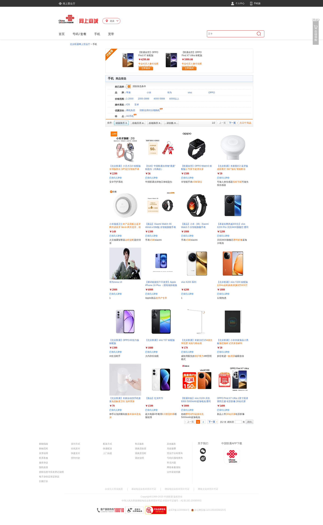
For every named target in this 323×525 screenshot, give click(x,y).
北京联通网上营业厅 (80, 44)
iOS (128, 104)
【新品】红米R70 (154, 398)
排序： (110, 123)
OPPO (211, 92)
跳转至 (230, 422)
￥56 (147, 173)
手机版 (257, 3)
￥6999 (149, 289)
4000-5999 (159, 98)
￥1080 (149, 347)
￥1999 (185, 231)
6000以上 (174, 98)
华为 (169, 92)
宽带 (111, 34)
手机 (97, 34)
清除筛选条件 (139, 86)
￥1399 (149, 231)
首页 (62, 34)
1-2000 (129, 98)
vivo (190, 92)
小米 (149, 92)
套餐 (83, 34)
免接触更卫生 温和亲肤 (123, 401)
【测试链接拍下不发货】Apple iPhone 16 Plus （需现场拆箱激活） (161, 285)
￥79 (112, 405)
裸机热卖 (130, 110)
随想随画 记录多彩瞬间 (230, 343)
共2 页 (223, 422)
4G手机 (130, 116)
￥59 (219, 173)
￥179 (184, 347)
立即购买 (145, 68)
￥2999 (113, 289)
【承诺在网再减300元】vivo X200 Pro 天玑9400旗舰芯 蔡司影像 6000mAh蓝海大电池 (233, 227)
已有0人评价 (115, 177)
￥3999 (185, 405)
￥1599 (185, 173)
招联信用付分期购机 (150, 110)
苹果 (128, 92)
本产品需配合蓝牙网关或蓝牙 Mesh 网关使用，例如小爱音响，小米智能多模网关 (125, 227)
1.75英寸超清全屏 (195, 169)
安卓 (136, 104)
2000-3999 (143, 98)
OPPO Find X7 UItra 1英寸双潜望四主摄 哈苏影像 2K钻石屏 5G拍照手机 (232, 401)
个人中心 (239, 3)
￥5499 (221, 405)
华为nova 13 (115, 282)
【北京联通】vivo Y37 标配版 (160, 340)
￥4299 (185, 289)
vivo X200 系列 (188, 282)
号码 (76, 34)
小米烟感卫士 (125, 227)
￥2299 (113, 173)
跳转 (249, 421)
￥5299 (221, 231)
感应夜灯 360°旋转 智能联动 (231, 169)
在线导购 (316, 32)
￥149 (112, 231)
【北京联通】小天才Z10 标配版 (125, 169)
